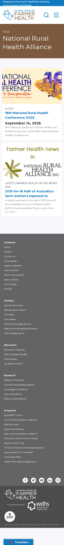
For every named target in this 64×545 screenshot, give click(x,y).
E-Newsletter (10, 261)
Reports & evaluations (15, 398)
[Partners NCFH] (20, 494)
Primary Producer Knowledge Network (24, 447)
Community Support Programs (20, 419)
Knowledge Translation (16, 389)
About (7, 247)
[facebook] (25, 480)
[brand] (21, 15)
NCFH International (14, 275)
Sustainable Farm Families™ (18, 452)
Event (9, 108)
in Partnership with (16, 505)
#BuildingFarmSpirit (14, 310)
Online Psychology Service (17, 324)
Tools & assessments (14, 333)
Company (9, 242)
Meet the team (11, 270)
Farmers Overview (13, 305)
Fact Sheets (10, 319)
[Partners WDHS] (38, 505)
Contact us (9, 256)
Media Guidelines (12, 265)
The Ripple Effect (12, 457)
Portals (7, 289)
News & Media (11, 279)
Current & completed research (19, 384)
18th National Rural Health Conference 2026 (26, 115)
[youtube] (41, 480)
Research (10, 375)
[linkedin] (49, 480)
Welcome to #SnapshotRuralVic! (20, 328)
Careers (8, 251)
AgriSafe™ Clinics (13, 415)
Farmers (9, 300)
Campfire (9, 314)
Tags (6, 31)
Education (10, 345)
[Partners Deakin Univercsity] (9, 516)
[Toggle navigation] (46, 15)
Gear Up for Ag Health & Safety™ (21, 433)
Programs (10, 410)
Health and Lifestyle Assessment (20, 461)
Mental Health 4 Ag (14, 443)
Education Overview (14, 349)
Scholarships (10, 359)
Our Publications (13, 394)
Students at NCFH (13, 363)
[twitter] (33, 480)
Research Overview (14, 380)
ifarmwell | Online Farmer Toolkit (21, 438)
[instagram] (58, 480)
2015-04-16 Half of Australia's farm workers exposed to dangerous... (29, 193)
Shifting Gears (11, 424)
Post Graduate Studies (15, 354)
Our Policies (10, 284)
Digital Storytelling (13, 429)
